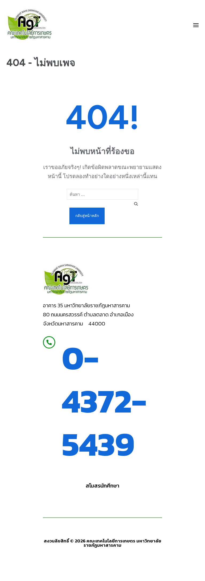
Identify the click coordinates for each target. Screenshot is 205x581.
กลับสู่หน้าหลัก (87, 215)
